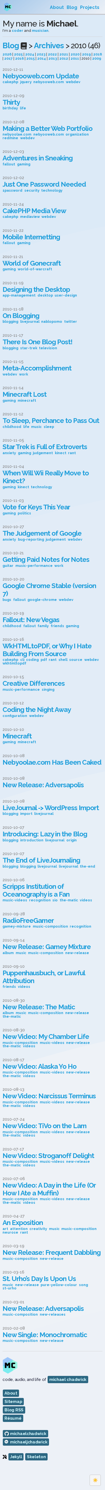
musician (40, 30)
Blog (72, 7)
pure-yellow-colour (59, 1285)
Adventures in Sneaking (38, 158)
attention (19, 1229)
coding (32, 660)
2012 (63, 58)
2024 (29, 54)
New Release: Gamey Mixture (47, 947)
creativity (38, 1229)
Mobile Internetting (31, 237)
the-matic (69, 900)
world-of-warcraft (35, 269)
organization (77, 134)
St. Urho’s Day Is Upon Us (39, 1279)
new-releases (53, 1314)
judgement (43, 453)
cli (22, 660)
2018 (97, 54)
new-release (77, 953)
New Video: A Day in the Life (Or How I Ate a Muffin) (49, 1189)
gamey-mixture (17, 926)
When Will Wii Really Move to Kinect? (46, 477)
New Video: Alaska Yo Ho (39, 1066)
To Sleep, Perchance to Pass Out (51, 421)
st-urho (10, 1288)
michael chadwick (68, 1379)
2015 (30, 58)
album (8, 953)
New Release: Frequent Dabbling (52, 1252)
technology (51, 190)
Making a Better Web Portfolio (47, 128)
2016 (19, 58)
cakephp (10, 82)
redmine (10, 138)
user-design (66, 295)
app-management (19, 295)
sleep (49, 427)
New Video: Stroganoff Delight (48, 1156)
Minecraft (17, 736)
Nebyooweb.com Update (41, 76)
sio (55, 900)
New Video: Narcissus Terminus (49, 1096)
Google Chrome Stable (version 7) (49, 590)
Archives (49, 45)
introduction (31, 840)
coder (17, 30)
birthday (10, 108)
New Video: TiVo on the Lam (45, 1126)
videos (86, 900)
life (23, 108)
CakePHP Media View (34, 211)
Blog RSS (14, 1409)
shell (63, 660)
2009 (96, 58)
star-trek (28, 348)
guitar (8, 566)
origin (71, 840)
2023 (41, 54)
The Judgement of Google (42, 533)
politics (24, 513)
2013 (52, 58)
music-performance (34, 566)
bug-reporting (31, 539)
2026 (7, 54)
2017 (8, 58)
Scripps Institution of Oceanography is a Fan (36, 890)
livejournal (29, 322)
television (48, 348)
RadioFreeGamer (28, 920)
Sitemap (13, 1401)
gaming (23, 164)
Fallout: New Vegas (31, 620)
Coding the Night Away (37, 710)
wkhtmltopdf (14, 663)
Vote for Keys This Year (36, 507)
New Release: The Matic (39, 1007)
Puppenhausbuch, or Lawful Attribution (44, 977)
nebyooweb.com (48, 82)
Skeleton (36, 1456)
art (5, 1229)
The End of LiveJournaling (41, 860)
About (57, 7)
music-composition (50, 926)
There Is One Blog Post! (37, 342)
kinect (60, 453)
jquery (26, 82)
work (23, 374)
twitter (70, 322)
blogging (10, 322)
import (26, 814)
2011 (75, 58)
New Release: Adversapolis (43, 785)
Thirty (11, 102)
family (43, 626)
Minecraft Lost (24, 394)
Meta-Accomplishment (37, 368)
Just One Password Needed (44, 184)
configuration (15, 716)
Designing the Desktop (36, 289)
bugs (7, 600)
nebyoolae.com (17, 134)
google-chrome (42, 600)
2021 (63, 54)
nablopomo (51, 322)
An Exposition (23, 1223)
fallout (9, 164)
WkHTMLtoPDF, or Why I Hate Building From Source (47, 650)
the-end (87, 866)
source (75, 660)
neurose (10, 1232)
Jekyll (16, 1456)
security (31, 190)
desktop (45, 295)
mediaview (30, 217)
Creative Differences (34, 683)
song (83, 1285)
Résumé (12, 1418)
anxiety (9, 453)
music (36, 427)
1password (12, 190)
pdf (44, 660)
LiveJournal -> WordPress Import (51, 808)
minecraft (27, 401)
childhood (12, 427)
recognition (40, 900)
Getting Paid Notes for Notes (46, 559)
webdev (73, 82)
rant (72, 453)
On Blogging (21, 316)
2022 (52, 54)
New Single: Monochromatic (45, 1335)
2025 (18, 54)
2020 (75, 54)
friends (57, 626)
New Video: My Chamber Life (46, 1036)
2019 (86, 54)
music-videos (15, 900)
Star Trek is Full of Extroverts (45, 447)
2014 (41, 58)
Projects (89, 7)
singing (48, 690)
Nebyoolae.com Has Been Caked (52, 762)
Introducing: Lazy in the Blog (45, 834)
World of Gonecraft (32, 263)
